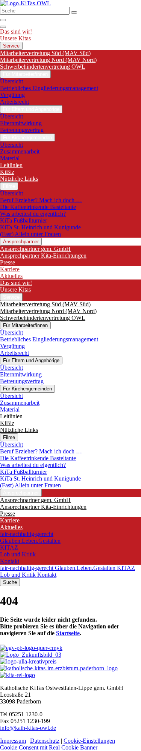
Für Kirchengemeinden (27, 137)
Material (10, 158)
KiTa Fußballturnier (23, 220)
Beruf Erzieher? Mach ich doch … (41, 200)
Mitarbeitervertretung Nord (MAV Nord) (48, 60)
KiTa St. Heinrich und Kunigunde (40, 227)
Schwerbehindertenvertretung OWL (42, 66)
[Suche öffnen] (3, 20)
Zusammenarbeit (19, 151)
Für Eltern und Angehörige (31, 109)
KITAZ (9, 547)
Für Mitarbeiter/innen (25, 74)
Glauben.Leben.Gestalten (30, 541)
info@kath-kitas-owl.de (28, 728)
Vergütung (12, 95)
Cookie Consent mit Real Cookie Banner (48, 747)
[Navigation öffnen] (3, 27)
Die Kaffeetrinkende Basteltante (38, 207)
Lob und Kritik (18, 554)
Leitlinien (11, 165)
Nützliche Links (19, 178)
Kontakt (9, 561)
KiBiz (7, 172)
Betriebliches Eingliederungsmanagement (49, 88)
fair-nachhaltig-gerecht (26, 534)
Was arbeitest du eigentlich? (33, 213)
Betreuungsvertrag (22, 130)
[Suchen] (74, 12)
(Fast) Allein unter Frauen (30, 234)
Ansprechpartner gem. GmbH (35, 249)
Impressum (13, 740)
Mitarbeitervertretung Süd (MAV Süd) (45, 53)
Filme (9, 186)
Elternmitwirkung (21, 123)
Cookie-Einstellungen (89, 740)
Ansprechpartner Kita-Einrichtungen (43, 255)
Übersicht (11, 81)
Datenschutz (44, 740)
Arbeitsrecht (14, 101)
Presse (7, 262)
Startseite (68, 633)
